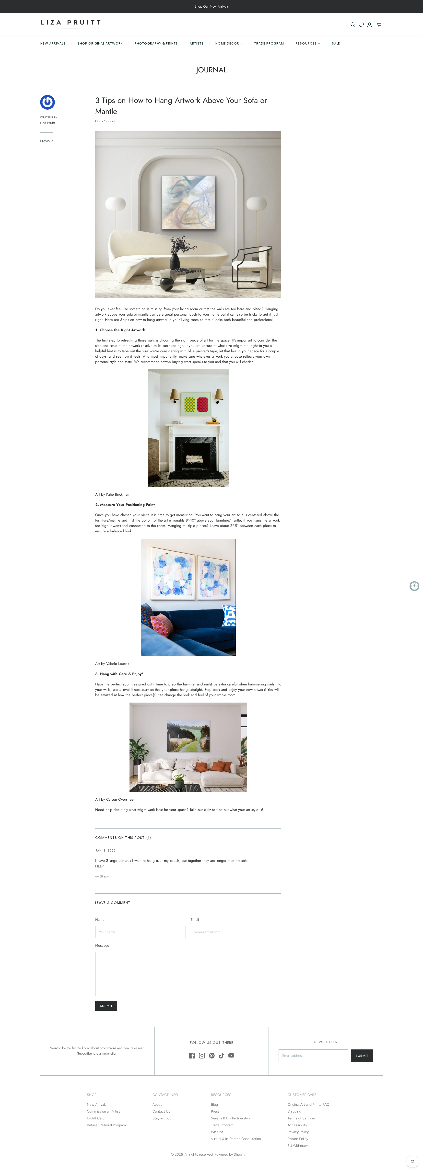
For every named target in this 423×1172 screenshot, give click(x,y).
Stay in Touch (163, 1118)
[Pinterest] (212, 1055)
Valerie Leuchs (117, 663)
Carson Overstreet (120, 799)
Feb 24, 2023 (105, 121)
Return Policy (298, 1139)
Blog (214, 1105)
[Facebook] (192, 1055)
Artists (197, 43)
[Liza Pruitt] (70, 24)
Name (100, 920)
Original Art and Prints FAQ (308, 1105)
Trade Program (269, 43)
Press (215, 1111)
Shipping (294, 1111)
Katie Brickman (117, 494)
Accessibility (297, 1125)
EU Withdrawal (299, 1146)
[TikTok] (221, 1055)
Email (195, 920)
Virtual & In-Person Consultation (236, 1139)
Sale (336, 43)
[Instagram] (202, 1055)
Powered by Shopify (230, 1154)
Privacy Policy (298, 1132)
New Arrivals (53, 43)
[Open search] (353, 24)
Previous (46, 141)
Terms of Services (302, 1118)
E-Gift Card (96, 1118)
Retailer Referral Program (106, 1125)
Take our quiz (200, 809)
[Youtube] (231, 1055)
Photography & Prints (156, 43)
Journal (211, 69)
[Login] (369, 24)
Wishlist (217, 1132)
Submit (362, 1055)
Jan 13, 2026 (105, 850)
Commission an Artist (103, 1111)
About (157, 1105)
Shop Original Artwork (100, 43)
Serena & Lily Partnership (230, 1118)
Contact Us (161, 1111)
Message (102, 946)
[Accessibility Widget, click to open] (414, 586)
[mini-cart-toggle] (379, 24)
